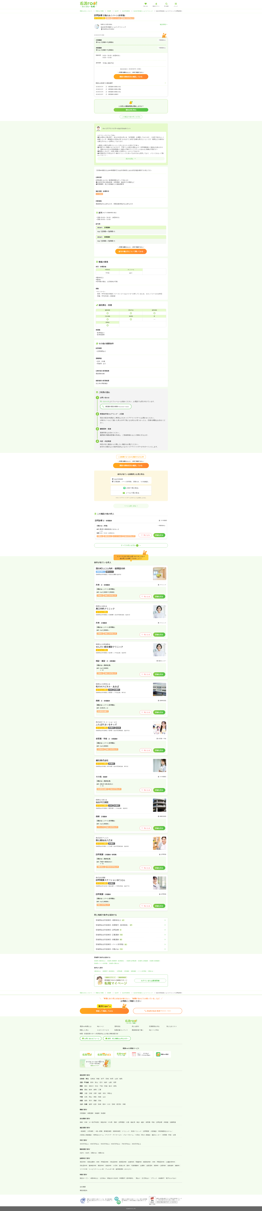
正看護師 (126, 971)
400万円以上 (94, 1144)
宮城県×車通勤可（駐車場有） (116, 961)
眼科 (128, 1165)
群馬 (114, 1086)
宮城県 (109, 11)
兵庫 (95, 1093)
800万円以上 (136, 1144)
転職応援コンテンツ (121, 1030)
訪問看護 (122, 1122)
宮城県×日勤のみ (114, 963)
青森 (97, 1078)
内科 (97, 1162)
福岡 (90, 1104)
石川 (101, 1082)
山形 (116, 1078)
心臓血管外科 (170, 1162)
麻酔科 (177, 1165)
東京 (85, 1086)
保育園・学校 (150, 1122)
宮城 (107, 1078)
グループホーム (128, 1135)
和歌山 (109, 1093)
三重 (99, 1089)
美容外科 (83, 1162)
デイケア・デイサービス (113, 1135)
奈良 (104, 1093)
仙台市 (117, 11)
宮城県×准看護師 (154, 961)
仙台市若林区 (126, 11)
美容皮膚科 (91, 1162)
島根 (99, 1097)
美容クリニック (136, 1131)
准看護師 (133, 971)
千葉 (101, 1086)
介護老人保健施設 (86, 1135)
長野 (114, 1082)
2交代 (82, 1153)
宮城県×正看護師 (143, 961)
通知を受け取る (131, 110)
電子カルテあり (171, 1178)
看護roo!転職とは (85, 1026)
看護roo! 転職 (99, 11)
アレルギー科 (109, 1169)
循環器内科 (122, 1162)
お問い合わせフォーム (91, 1038)
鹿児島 (118, 1104)
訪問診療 (119, 971)
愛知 (85, 1089)
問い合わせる (105, 401)
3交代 (87, 1153)
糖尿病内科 (147, 1162)
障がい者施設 (145, 1135)
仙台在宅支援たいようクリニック (143, 11)
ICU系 (110, 1122)
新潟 (91, 1082)
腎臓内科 (139, 1162)
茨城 (105, 1086)
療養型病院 (107, 1131)
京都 (90, 1093)
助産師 (103, 1113)
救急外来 (104, 1122)
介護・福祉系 (130, 1122)
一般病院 (83, 1131)
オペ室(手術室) (94, 1122)
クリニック (125, 1131)
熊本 (104, 1104)
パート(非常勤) (142, 971)
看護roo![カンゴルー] (86, 11)
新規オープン (84, 1178)
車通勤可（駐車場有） (109, 971)
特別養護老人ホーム (165, 1131)
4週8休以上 (97, 971)
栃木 (110, 1086)
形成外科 (108, 1165)
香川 (90, 1100)
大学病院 (90, 1131)
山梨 (110, 1082)
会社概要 (83, 1187)
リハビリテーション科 (96, 1169)
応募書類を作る (154, 1026)
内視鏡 (166, 1122)
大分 (108, 1104)
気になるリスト (172, 1026)
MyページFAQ (154, 1030)
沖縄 (124, 1104)
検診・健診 (140, 1122)
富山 (96, 1082)
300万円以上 (84, 1144)
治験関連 (173, 1122)
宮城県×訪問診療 (131, 961)
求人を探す (135, 1026)
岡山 (90, 1097)
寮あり (138, 1178)
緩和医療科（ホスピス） (124, 1169)
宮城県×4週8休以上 (100, 961)
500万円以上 (105, 1144)
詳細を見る (159, 535)
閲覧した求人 (84, 1030)
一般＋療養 (98, 1131)
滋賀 (99, 1093)
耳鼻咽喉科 (135, 1165)
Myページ (100, 1026)
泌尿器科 (149, 1165)
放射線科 (170, 1165)
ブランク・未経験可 (157, 1178)
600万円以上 (115, 1144)
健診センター (156, 1135)
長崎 (99, 1104)
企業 (174, 1135)
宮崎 (113, 1104)
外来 (85, 1122)
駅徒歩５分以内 (112, 1178)
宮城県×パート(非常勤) (100, 963)
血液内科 (131, 1162)
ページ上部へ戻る (130, 506)
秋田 (111, 1078)
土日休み (103, 1178)
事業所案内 (83, 1190)
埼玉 (96, 1086)
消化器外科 (83, 1165)
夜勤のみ (101, 1153)
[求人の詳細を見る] (131, 583)
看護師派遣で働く (138, 1030)
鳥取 (95, 1097)
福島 (120, 1078)
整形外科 (101, 1165)
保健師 (97, 1113)
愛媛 (95, 1100)
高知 (99, 1100)
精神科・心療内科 (160, 1165)
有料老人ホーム (98, 1135)
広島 (85, 1097)
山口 (104, 1097)
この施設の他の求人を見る (131, 117)
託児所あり (145, 1178)
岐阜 (90, 1089)
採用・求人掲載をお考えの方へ (118, 1038)
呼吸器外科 (160, 1162)
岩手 (102, 1078)
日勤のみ (150, 971)
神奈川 (91, 1086)
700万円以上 (126, 1144)
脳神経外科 (92, 1165)
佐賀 (94, 1104)
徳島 (85, 1100)
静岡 (95, 1089)
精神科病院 (116, 1131)
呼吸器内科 (104, 1162)
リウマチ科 (83, 1169)
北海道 (92, 1078)
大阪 (85, 1093)
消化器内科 (113, 1162)
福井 (105, 1082)
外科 (153, 1162)
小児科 (115, 1165)
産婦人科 (122, 1165)
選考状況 (117, 1026)
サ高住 (137, 1135)
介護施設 (154, 1131)
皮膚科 (142, 1165)
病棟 (81, 1122)
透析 (115, 1122)
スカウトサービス (103, 1030)
